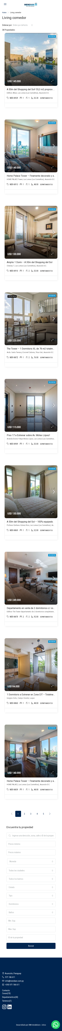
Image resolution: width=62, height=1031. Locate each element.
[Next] (50, 814)
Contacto (6, 990)
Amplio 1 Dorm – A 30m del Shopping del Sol (29, 262)
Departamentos (8, 997)
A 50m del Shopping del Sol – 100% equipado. (30, 521)
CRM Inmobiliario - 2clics (37, 1025)
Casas (4, 993)
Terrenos (5, 1001)
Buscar (31, 946)
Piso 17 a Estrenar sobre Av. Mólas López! (28, 435)
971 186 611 (10, 977)
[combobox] (22, 25)
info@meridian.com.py (14, 981)
